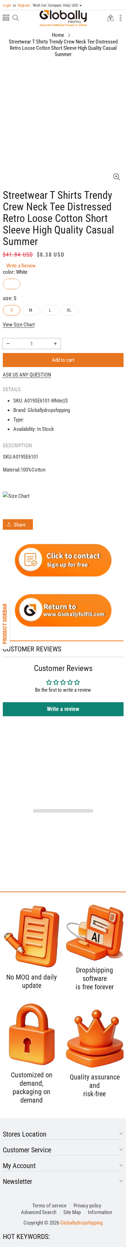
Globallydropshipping (81, 1223)
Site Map (72, 1212)
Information (100, 1212)
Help (66, 5)
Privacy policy (87, 1205)
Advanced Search (38, 1212)
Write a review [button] (63, 709)
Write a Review (21, 266)
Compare (54, 5)
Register (21, 5)
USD (75, 5)
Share (20, 525)
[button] (6, 18)
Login (7, 5)
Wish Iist (39, 5)
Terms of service (49, 1205)
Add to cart (63, 360)
